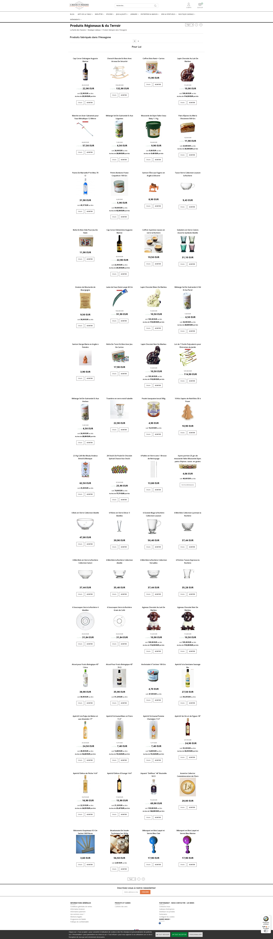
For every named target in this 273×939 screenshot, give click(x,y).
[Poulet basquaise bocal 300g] (153, 418)
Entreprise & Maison (149, 14)
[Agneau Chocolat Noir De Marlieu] (188, 630)
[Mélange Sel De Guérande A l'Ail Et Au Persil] (188, 310)
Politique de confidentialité (79, 922)
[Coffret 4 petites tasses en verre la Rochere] (153, 252)
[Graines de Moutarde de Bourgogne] (85, 310)
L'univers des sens (121, 906)
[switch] (266, 931)
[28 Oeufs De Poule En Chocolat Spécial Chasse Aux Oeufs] (119, 478)
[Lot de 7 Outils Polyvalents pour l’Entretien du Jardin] (187, 367)
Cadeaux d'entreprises (166, 909)
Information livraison (77, 909)
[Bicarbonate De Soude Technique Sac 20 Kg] (119, 853)
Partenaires (163, 914)
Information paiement (78, 912)
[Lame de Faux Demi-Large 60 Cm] (119, 307)
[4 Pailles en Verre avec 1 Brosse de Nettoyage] (153, 478)
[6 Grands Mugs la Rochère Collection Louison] (153, 535)
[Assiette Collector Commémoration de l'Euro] (188, 796)
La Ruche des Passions (78, 30)
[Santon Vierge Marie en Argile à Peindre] (85, 367)
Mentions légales (76, 917)
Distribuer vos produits (167, 912)
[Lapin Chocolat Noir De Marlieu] (153, 364)
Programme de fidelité (78, 919)
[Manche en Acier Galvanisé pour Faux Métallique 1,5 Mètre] (85, 138)
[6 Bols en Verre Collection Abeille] (85, 532)
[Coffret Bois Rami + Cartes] (153, 73)
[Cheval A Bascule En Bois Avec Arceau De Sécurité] (119, 81)
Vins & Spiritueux (168, 14)
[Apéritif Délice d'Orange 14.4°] (119, 793)
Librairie (133, 14)
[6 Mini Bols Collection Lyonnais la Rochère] (187, 535)
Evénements (75, 19)
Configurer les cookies (167, 917)
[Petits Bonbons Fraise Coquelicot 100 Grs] (119, 195)
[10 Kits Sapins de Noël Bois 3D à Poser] (187, 421)
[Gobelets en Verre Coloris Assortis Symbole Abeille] (187, 252)
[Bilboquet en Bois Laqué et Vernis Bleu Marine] (187, 853)
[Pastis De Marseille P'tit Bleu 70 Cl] (85, 195)
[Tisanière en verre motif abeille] (119, 418)
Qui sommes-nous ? (77, 914)
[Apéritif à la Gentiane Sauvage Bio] (188, 687)
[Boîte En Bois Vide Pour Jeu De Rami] (85, 247)
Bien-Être (99, 14)
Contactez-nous (164, 906)
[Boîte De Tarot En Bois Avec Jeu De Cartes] (119, 362)
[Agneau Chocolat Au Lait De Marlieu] (153, 630)
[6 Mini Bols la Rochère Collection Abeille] (119, 582)
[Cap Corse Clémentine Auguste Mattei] (119, 252)
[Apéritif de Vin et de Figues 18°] (187, 736)
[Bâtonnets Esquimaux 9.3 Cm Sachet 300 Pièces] (85, 853)
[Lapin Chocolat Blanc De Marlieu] (153, 307)
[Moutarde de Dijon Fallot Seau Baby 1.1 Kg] (153, 138)
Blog (72, 14)
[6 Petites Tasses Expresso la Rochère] (187, 582)
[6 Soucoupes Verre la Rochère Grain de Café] (119, 630)
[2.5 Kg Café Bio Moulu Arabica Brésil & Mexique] (85, 478)
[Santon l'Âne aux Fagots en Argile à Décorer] (153, 194)
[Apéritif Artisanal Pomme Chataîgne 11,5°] (153, 739)
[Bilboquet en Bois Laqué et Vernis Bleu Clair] (153, 853)
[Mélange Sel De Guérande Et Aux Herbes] (85, 421)
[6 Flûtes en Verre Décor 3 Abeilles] (119, 535)
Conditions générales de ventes (81, 906)
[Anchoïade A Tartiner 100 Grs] (153, 684)
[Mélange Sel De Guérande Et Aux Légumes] (119, 138)
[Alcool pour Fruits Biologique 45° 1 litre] (85, 687)
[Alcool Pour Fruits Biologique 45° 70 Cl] (119, 687)
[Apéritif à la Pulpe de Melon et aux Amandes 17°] (85, 739)
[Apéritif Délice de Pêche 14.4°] (85, 793)
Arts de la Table (84, 14)
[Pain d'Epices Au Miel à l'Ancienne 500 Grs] (187, 133)
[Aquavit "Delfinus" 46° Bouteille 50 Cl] (153, 796)
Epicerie (109, 14)
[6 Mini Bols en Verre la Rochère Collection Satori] (85, 582)
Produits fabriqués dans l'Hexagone (114, 30)
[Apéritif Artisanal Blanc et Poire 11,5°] (119, 739)
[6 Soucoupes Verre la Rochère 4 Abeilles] (85, 630)
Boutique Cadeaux (186, 14)
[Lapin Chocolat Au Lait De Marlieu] (188, 81)
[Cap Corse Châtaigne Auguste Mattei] (85, 81)
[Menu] (269, 916)
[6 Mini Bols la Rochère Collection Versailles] (153, 582)
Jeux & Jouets (121, 14)
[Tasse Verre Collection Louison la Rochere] (187, 195)
